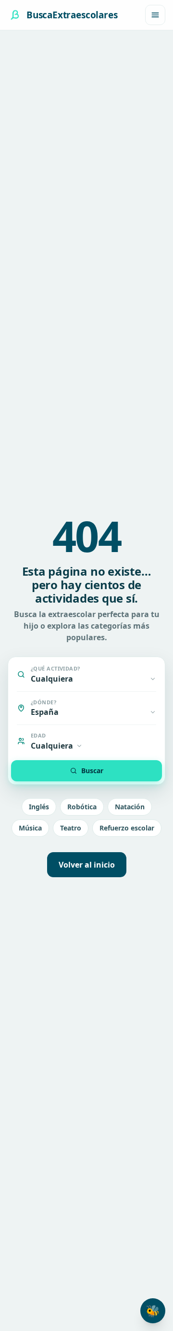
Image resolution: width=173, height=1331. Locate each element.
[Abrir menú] (155, 15)
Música (30, 827)
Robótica (82, 806)
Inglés (39, 806)
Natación (130, 806)
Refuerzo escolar (126, 827)
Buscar (92, 770)
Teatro (70, 827)
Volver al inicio (87, 864)
